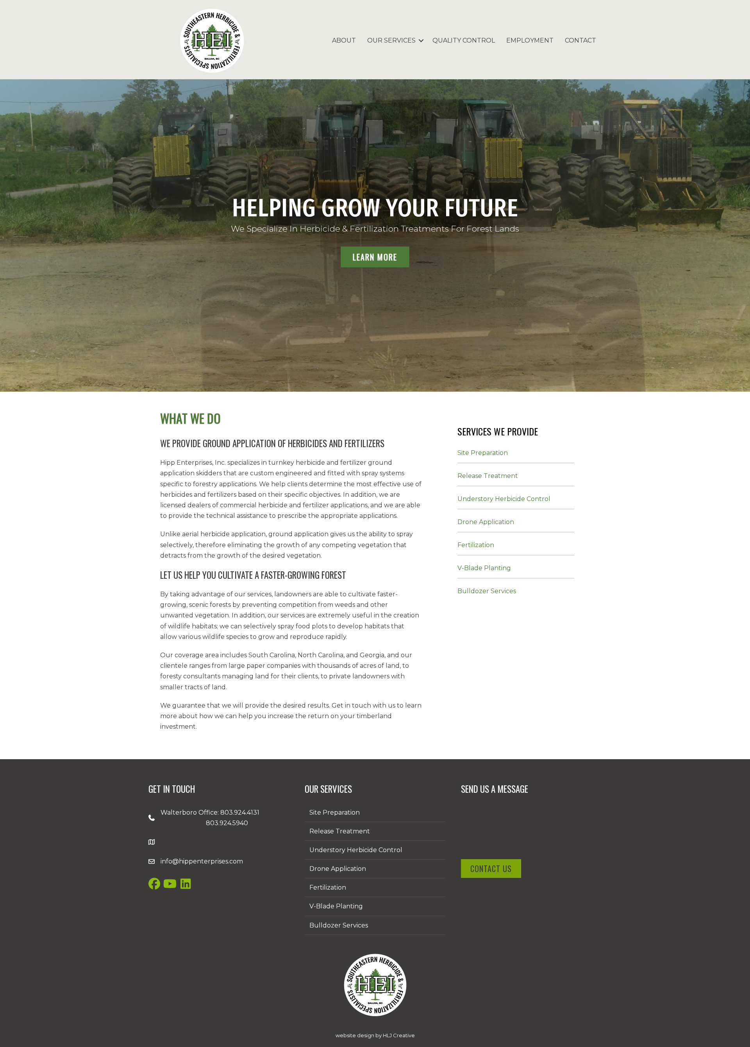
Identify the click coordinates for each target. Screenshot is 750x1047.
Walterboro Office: (190, 812)
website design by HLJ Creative (375, 1035)
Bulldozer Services (486, 591)
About (344, 40)
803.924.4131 (239, 812)
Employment (530, 40)
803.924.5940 (227, 823)
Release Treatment (487, 476)
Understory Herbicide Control (503, 499)
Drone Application (485, 522)
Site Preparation (482, 453)
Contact (580, 40)
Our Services (391, 40)
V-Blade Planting (484, 568)
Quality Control (463, 40)
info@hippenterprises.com (202, 861)
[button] (421, 40)
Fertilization (475, 545)
